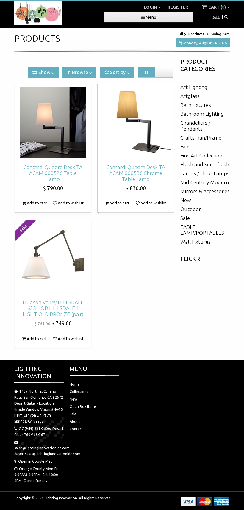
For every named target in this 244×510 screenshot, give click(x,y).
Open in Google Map (35, 461)
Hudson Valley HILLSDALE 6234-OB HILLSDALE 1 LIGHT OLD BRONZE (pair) (53, 308)
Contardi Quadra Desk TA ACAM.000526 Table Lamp (53, 173)
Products (196, 34)
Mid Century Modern (204, 182)
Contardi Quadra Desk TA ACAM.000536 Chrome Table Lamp (135, 173)
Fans (185, 146)
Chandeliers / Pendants (195, 126)
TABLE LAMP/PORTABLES (202, 230)
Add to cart (36, 203)
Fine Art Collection (201, 155)
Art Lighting (193, 87)
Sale (185, 218)
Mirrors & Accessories (205, 191)
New (185, 200)
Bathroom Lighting (202, 114)
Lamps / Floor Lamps (204, 173)
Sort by (118, 72)
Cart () (217, 7)
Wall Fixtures (195, 242)
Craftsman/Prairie (200, 137)
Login (151, 7)
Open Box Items (83, 407)
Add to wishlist (70, 203)
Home (75, 384)
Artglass (190, 96)
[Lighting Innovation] (38, 13)
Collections (79, 392)
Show (44, 72)
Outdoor (190, 209)
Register (178, 7)
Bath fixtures (195, 105)
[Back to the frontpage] (181, 34)
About (75, 421)
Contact (76, 429)
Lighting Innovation (61, 498)
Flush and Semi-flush (204, 164)
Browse (80, 72)
